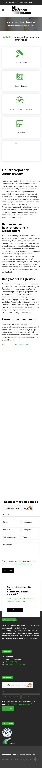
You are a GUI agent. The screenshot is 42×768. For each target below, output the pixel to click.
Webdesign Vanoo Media (10, 759)
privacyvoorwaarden (21, 564)
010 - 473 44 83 (11, 662)
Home (10, 25)
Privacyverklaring (26, 759)
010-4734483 (12, 2)
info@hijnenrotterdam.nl (27, 2)
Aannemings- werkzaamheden (21, 109)
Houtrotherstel (21, 86)
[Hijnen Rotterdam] (21, 9)
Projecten (21, 133)
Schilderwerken (21, 63)
